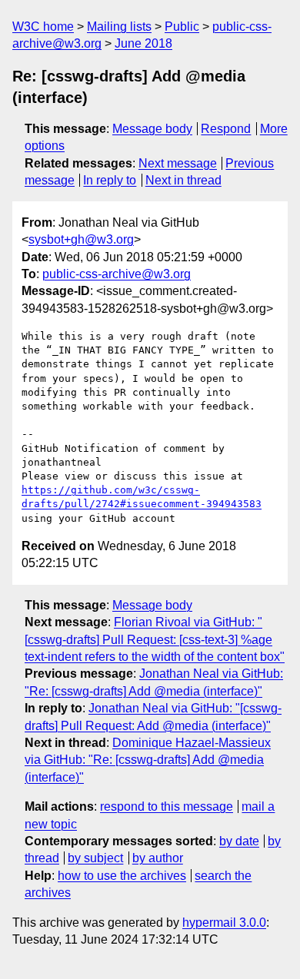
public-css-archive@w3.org (116, 273)
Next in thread (183, 180)
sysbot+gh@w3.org (81, 239)
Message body (152, 128)
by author (157, 858)
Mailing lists (119, 26)
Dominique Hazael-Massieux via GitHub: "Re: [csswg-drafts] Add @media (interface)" (148, 760)
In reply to (109, 180)
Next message (177, 163)
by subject (95, 858)
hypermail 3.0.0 (224, 922)
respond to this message (166, 806)
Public (182, 26)
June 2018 (143, 43)
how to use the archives (122, 875)
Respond (226, 128)
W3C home (43, 26)
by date (239, 841)
